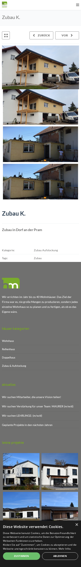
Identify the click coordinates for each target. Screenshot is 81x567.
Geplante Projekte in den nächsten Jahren (27, 425)
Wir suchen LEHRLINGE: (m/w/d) (22, 415)
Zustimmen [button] (21, 556)
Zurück (43, 35)
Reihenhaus (8, 349)
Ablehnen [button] (60, 556)
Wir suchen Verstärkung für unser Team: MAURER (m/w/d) (37, 406)
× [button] (76, 524)
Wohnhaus (8, 340)
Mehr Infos (65, 548)
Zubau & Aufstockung (14, 365)
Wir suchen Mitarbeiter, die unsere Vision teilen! (31, 397)
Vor (65, 35)
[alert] (40, 544)
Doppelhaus (8, 357)
